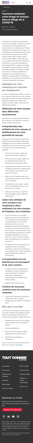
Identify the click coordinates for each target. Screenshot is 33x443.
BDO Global (23, 366)
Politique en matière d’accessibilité (24, 380)
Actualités (5, 380)
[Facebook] (4, 417)
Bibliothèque (7, 7)
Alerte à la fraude (7, 388)
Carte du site (24, 386)
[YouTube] (13, 417)
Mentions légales (25, 374)
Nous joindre (6, 366)
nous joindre (18, 345)
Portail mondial (24, 370)
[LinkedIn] (8, 417)
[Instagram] (18, 417)
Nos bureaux (6, 370)
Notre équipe (6, 384)
